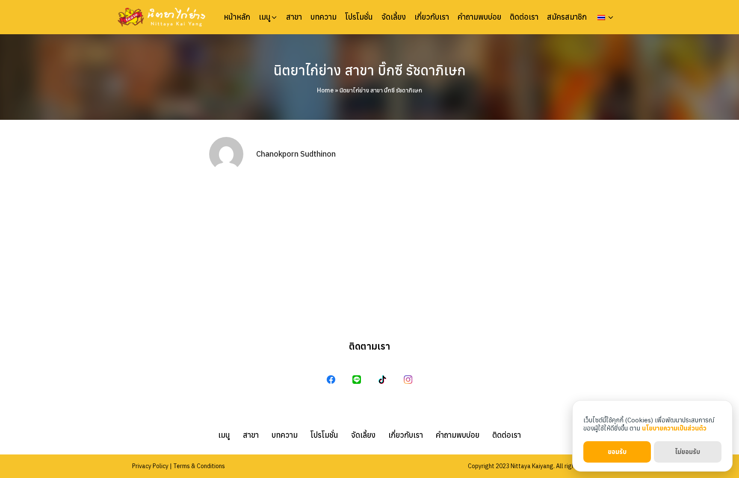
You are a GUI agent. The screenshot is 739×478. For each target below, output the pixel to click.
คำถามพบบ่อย (479, 17)
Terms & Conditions (199, 466)
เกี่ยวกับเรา (431, 17)
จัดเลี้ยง (393, 17)
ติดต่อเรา (524, 17)
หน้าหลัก (237, 17)
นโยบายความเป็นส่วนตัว (674, 428)
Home (325, 90)
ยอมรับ (617, 452)
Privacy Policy (150, 466)
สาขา (294, 17)
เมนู (265, 17)
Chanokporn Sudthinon (296, 154)
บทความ (323, 17)
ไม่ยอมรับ (687, 452)
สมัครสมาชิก (567, 17)
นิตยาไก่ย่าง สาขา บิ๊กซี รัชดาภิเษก (369, 70)
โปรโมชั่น (359, 17)
